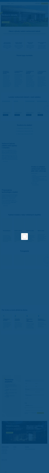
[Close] (27, 234)
